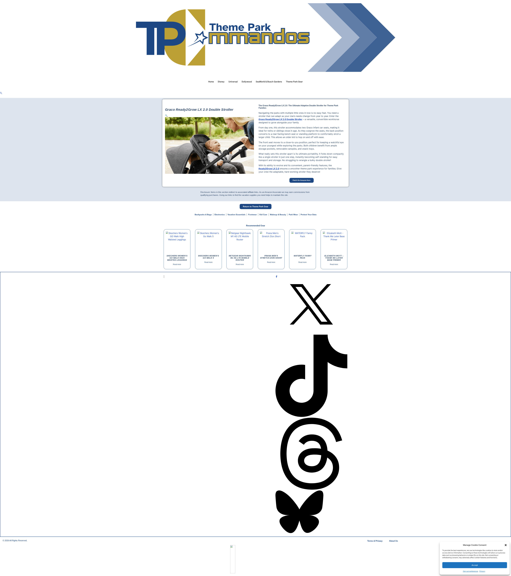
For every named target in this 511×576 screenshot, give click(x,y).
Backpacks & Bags (203, 215)
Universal (233, 81)
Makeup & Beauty (278, 215)
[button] (505, 545)
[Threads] (311, 454)
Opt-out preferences (470, 571)
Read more (177, 264)
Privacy (482, 571)
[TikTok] (311, 376)
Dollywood (247, 81)
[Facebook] (311, 276)
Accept (475, 565)
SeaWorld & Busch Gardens (269, 81)
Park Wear (293, 215)
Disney (221, 81)
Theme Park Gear (294, 81)
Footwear (252, 215)
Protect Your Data (308, 215)
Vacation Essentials (236, 215)
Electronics (220, 215)
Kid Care (263, 215)
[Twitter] (311, 304)
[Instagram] (311, 333)
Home (211, 81)
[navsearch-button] (1, 93)
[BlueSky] (311, 512)
